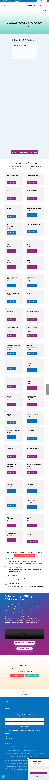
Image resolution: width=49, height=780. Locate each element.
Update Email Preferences (11, 741)
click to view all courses (24, 555)
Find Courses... (32, 541)
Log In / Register (32, 675)
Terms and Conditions (18, 746)
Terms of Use (5, 1)
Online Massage (30, 4)
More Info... (11, 182)
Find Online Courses (24, 648)
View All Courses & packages (24, 152)
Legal (34, 746)
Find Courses (8, 706)
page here (34, 620)
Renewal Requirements (10, 711)
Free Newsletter (8, 708)
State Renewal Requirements (24, 643)
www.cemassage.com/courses (30, 168)
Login (38, 1)
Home (22, 694)
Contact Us (7, 733)
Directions (7, 743)
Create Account (8, 738)
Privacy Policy (29, 730)
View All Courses (17, 675)
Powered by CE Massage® (17, 1)
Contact (11, 1)
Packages (25, 694)
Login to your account (10, 736)
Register (44, 1)
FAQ (6, 703)
